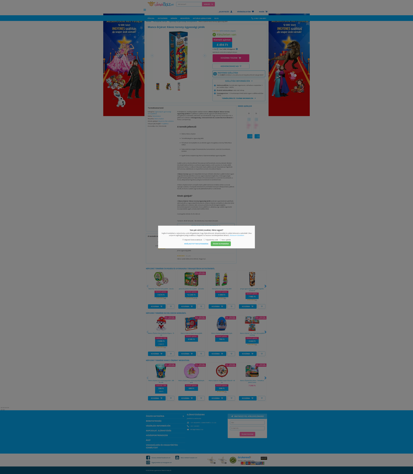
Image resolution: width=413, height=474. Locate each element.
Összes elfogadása (221, 244)
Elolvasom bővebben (237, 235)
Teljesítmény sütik (212, 240)
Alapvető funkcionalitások (193, 240)
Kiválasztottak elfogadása (196, 244)
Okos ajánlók (226, 240)
